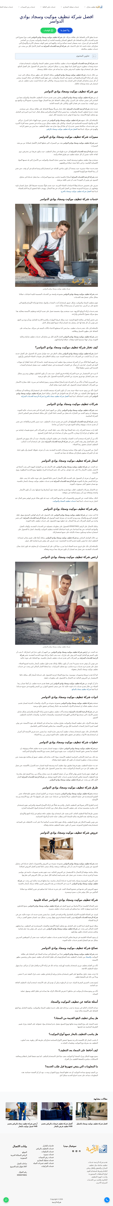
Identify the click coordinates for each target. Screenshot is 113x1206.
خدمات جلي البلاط (49, 7)
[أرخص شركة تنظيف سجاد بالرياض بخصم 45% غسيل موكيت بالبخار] (21, 1111)
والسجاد (88, 957)
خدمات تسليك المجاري (71, 7)
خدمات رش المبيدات (28, 7)
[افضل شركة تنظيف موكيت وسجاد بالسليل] (91, 1111)
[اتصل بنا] (107, 1200)
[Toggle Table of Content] (93, 56)
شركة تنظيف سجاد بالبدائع (81, 689)
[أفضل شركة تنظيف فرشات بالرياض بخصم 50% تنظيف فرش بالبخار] (56, 1111)
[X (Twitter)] (76, 1151)
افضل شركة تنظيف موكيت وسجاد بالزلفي (61, 129)
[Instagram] (73, 1151)
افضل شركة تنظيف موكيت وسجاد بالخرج (76, 191)
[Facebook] (80, 1151)
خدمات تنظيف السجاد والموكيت (64, 501)
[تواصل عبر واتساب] (6, 1200)
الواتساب (47, 30)
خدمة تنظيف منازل (93, 7)
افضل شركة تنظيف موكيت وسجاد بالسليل (91, 1124)
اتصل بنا (63, 30)
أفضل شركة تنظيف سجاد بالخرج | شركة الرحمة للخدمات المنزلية (45, 396)
